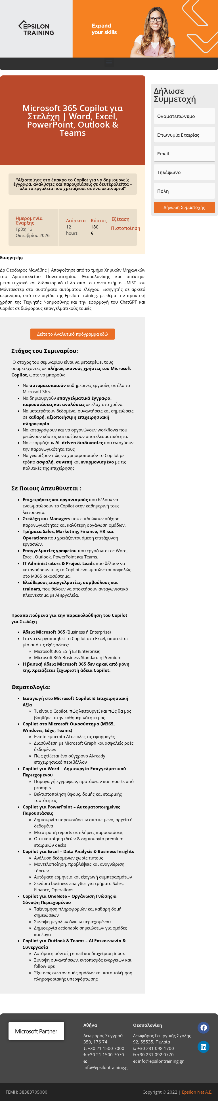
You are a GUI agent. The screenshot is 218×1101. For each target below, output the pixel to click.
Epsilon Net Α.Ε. (197, 1092)
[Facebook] (203, 1028)
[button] (109, 62)
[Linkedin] (203, 1047)
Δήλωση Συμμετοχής (184, 207)
